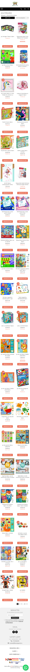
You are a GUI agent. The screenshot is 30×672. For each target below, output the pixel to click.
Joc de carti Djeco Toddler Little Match (7, 389)
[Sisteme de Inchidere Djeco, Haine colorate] (22, 496)
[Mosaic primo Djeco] (22, 437)
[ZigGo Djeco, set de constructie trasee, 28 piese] (22, 466)
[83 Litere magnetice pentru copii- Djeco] (22, 260)
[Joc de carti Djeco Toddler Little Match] (7, 377)
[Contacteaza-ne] (21, 8)
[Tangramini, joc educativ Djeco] (7, 408)
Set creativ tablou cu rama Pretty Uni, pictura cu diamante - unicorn (7, 94)
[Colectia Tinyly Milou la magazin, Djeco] (22, 85)
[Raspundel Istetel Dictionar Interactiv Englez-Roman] (22, 173)
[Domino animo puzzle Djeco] (22, 114)
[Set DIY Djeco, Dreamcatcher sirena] (7, 173)
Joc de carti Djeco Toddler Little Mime (22, 355)
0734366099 (15, 641)
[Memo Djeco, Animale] (7, 525)
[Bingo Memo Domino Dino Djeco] (22, 231)
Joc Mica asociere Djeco (7, 268)
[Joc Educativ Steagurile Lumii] (22, 377)
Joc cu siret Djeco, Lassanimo (22, 562)
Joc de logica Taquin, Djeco (7, 36)
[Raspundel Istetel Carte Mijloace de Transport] (22, 28)
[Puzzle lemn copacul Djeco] (7, 142)
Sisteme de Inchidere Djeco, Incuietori (7, 505)
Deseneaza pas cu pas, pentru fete (22, 212)
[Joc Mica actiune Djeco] (7, 57)
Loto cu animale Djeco (22, 325)
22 (24, 604)
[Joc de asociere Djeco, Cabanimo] (7, 436)
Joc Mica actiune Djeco (7, 65)
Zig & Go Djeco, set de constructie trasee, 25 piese (7, 476)
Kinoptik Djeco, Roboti (7, 590)
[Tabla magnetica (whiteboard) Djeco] (22, 289)
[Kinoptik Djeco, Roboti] (7, 582)
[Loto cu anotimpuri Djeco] (7, 317)
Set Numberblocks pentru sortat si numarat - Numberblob (22, 65)
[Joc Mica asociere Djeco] (7, 260)
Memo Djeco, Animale (7, 533)
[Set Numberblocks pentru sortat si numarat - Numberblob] (22, 57)
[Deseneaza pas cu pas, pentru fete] (22, 203)
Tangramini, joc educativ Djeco (8, 417)
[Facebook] (13, 632)
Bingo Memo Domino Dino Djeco (22, 240)
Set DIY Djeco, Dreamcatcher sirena (7, 183)
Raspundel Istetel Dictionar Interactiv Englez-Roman (22, 183)
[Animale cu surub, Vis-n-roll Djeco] (7, 553)
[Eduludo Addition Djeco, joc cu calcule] (7, 232)
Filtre (8, 18)
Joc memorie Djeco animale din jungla (7, 355)
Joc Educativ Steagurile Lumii (22, 389)
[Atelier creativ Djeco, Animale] (22, 142)
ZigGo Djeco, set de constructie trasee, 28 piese (22, 476)
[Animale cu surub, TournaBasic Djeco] (22, 525)
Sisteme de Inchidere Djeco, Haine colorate (22, 505)
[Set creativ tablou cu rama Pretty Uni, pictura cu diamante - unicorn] (7, 85)
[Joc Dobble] (22, 582)
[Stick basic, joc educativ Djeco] (22, 408)
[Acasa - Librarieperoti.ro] (15, 3)
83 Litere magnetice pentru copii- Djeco (22, 269)
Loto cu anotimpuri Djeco (7, 325)
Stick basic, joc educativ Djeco (22, 417)
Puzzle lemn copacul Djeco (7, 150)
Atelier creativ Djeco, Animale (22, 151)
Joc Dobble (22, 590)
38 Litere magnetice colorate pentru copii (7, 298)
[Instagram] (16, 632)
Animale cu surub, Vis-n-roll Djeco (8, 562)
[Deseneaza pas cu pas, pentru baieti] (7, 203)
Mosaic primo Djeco (22, 445)
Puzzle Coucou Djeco (7, 122)
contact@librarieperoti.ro (15, 643)
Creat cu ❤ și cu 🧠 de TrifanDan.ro (12, 666)
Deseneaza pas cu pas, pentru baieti (7, 212)
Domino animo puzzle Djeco (22, 122)
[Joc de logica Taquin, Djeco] (7, 28)
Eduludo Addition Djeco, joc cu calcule (7, 240)
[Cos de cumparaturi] (25, 8)
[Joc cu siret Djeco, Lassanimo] (22, 553)
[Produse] (2, 9)
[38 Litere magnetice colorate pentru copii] (7, 289)
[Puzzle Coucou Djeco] (7, 114)
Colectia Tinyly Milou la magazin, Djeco (22, 94)
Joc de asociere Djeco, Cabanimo (7, 445)
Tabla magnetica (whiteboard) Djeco (22, 298)
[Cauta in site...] (28, 8)
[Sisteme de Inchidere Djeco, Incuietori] (7, 496)
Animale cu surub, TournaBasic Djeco (22, 533)
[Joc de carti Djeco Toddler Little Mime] (22, 346)
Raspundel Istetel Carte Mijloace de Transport (22, 37)
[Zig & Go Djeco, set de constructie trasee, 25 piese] (7, 466)
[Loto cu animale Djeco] (22, 317)
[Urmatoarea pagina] (27, 604)
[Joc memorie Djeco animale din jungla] (7, 346)
